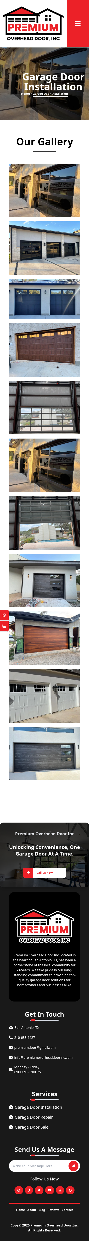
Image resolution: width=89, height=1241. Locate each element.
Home (20, 1210)
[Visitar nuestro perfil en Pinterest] (18, 1190)
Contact (67, 1210)
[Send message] (73, 1166)
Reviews (53, 1210)
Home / (26, 94)
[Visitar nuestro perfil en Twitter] (39, 1190)
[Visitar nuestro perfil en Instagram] (60, 1190)
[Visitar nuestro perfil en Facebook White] (70, 1190)
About (31, 1210)
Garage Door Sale (31, 1127)
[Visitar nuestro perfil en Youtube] (49, 1190)
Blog (42, 1210)
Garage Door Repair (34, 1117)
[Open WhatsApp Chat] (4, 615)
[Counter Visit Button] (4, 626)
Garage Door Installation (38, 1107)
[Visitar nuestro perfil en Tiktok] (29, 1190)
